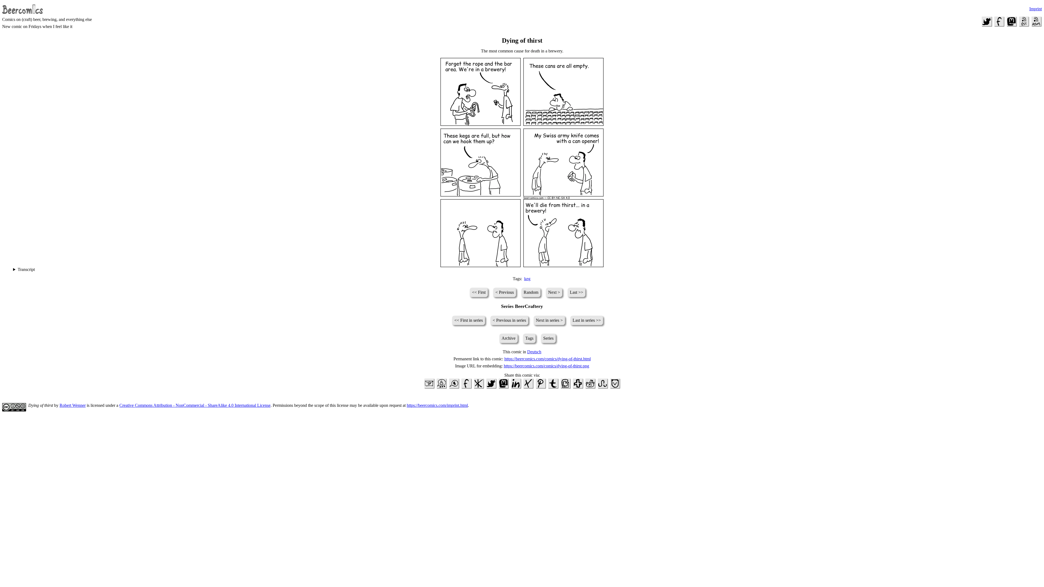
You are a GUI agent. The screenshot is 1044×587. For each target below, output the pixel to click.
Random (531, 292)
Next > (554, 292)
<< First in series (468, 320)
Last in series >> (587, 320)
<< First (479, 292)
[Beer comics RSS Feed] (1024, 25)
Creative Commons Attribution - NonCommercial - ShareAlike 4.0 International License (195, 405)
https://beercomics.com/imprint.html (437, 405)
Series (548, 338)
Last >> (576, 292)
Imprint (1035, 9)
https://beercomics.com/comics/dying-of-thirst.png (546, 366)
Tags (529, 338)
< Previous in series (509, 320)
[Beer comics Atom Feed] (1036, 25)
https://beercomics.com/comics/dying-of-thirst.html (547, 359)
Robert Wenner (73, 405)
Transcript (26, 269)
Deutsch (534, 351)
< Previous (504, 292)
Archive (508, 338)
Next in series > (549, 320)
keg (527, 278)
